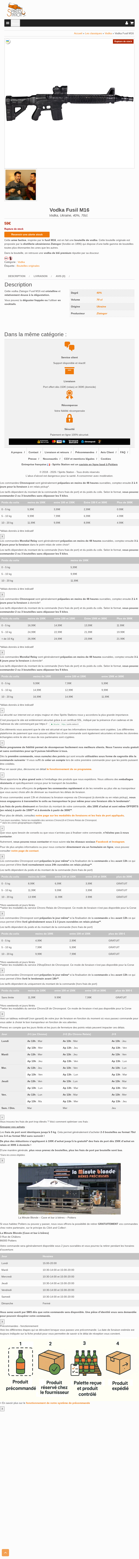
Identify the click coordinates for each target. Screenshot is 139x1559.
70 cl (99, 299)
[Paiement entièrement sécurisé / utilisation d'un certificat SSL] (43, 441)
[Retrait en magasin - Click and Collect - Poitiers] (100, 441)
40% (99, 292)
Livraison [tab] (40, 276)
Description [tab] (16, 276)
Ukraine (101, 306)
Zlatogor (102, 313)
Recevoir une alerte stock (27, 234)
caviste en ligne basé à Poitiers (98, 464)
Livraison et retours (57, 452)
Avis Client (107, 452)
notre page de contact (25, 850)
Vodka (108, 33)
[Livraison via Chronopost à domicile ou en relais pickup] (88, 441)
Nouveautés (50, 458)
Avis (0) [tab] (60, 276)
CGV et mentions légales (79, 458)
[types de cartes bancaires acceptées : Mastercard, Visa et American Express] (59, 441)
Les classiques (93, 33)
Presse (32, 458)
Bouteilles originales (28, 265)
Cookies (106, 458)
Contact (33, 452)
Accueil (78, 33)
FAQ (122, 452)
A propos (16, 452)
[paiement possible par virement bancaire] (73, 441)
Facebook (102, 841)
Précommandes (84, 452)
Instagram (118, 841)
